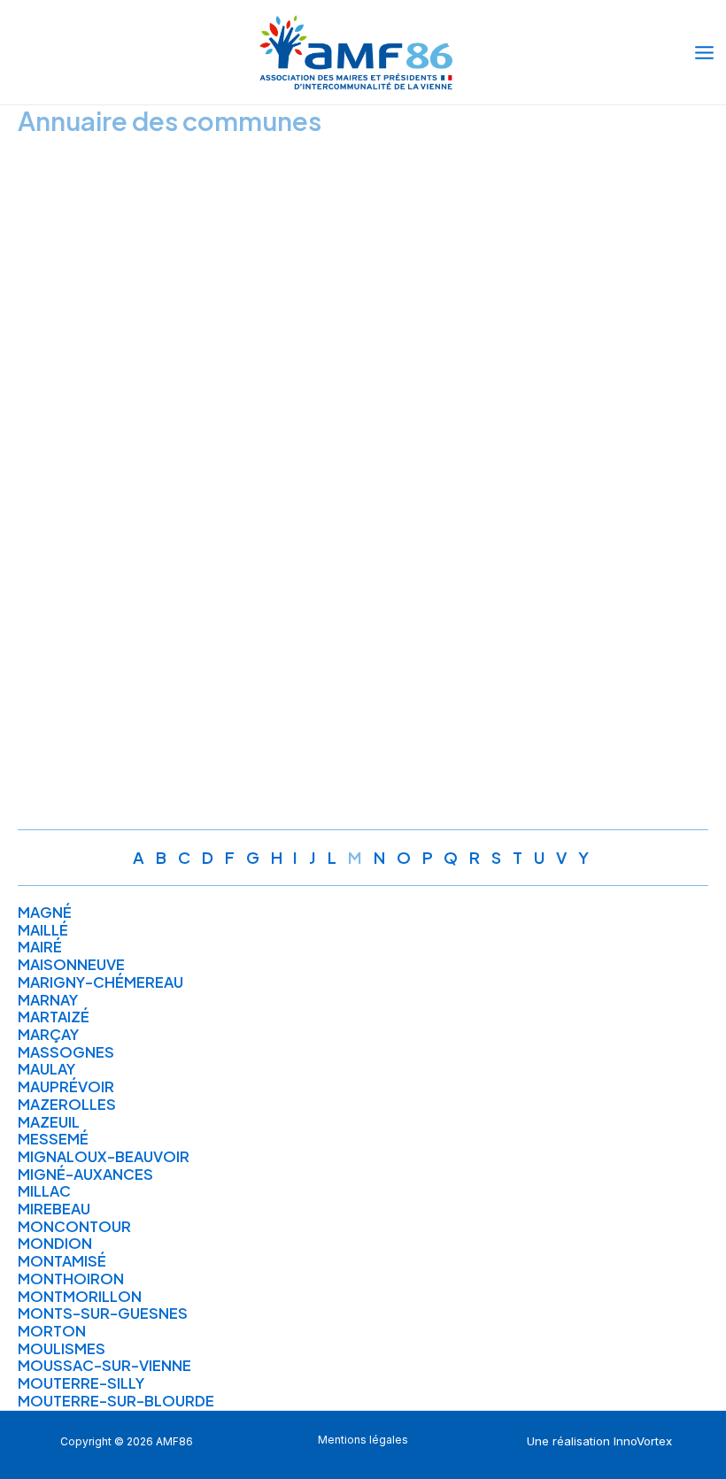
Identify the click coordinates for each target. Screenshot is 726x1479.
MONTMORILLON (80, 1296)
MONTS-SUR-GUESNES (103, 1313)
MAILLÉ (43, 930)
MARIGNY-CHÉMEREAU (100, 982)
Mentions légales (363, 1440)
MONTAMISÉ (62, 1261)
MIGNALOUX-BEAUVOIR (103, 1156)
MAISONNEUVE (71, 964)
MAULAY (46, 1068)
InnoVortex (643, 1441)
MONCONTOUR (74, 1226)
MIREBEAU (54, 1208)
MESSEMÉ (53, 1138)
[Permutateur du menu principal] (704, 52)
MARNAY (48, 999)
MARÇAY (48, 1034)
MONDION (55, 1243)
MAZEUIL (49, 1122)
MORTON (52, 1330)
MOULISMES (61, 1348)
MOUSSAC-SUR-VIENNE (104, 1365)
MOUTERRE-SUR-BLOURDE (116, 1400)
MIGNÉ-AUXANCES (85, 1174)
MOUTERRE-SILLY (81, 1383)
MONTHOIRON (71, 1278)
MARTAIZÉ (53, 1016)
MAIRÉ (40, 946)
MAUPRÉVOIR (66, 1086)
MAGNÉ (45, 912)
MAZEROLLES (67, 1104)
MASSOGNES (66, 1052)
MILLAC (44, 1191)
